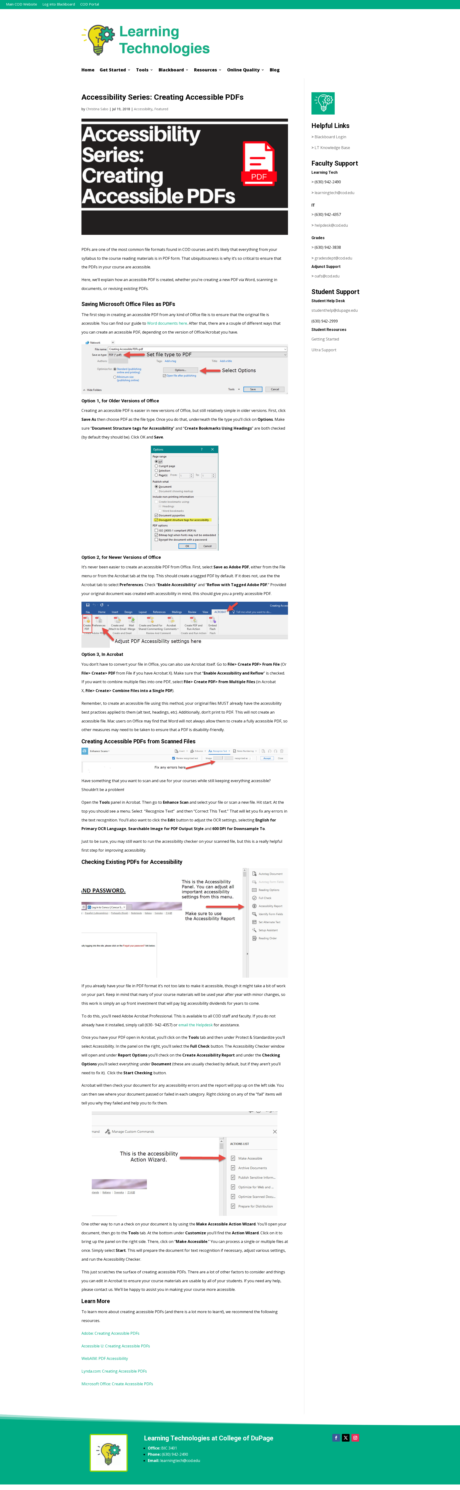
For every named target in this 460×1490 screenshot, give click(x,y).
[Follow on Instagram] (355, 1438)
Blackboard (171, 70)
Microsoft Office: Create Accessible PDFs (117, 1383)
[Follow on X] (346, 1438)
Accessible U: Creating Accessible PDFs (115, 1346)
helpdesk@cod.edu (331, 225)
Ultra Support (323, 349)
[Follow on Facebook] (336, 1438)
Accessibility (143, 109)
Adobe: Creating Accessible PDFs (110, 1333)
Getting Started (325, 339)
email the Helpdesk (195, 1025)
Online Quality (243, 70)
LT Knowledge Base (332, 147)
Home (87, 70)
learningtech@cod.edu (334, 192)
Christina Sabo (97, 109)
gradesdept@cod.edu (333, 258)
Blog (275, 70)
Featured (161, 109)
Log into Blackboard (58, 4)
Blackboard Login (330, 136)
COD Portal (89, 4)
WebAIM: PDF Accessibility (105, 1358)
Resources (205, 70)
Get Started (113, 70)
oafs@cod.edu (327, 276)
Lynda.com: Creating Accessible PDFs (114, 1371)
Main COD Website (21, 4)
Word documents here (167, 323)
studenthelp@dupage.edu (334, 310)
